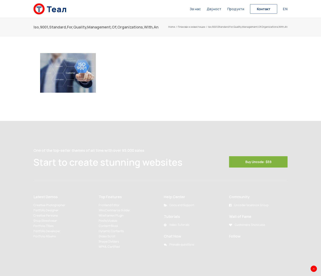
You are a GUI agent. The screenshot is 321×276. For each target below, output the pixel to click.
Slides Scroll (107, 236)
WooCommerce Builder (114, 210)
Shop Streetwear (45, 221)
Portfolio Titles (43, 226)
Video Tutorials (179, 225)
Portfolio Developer (46, 231)
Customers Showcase (250, 225)
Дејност (214, 9)
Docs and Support (182, 205)
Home (171, 26)
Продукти (235, 9)
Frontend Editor (109, 205)
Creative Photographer (49, 205)
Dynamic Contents (111, 231)
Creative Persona (45, 215)
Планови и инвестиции (191, 26)
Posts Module (108, 221)
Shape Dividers (109, 241)
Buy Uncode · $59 (258, 162)
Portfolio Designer (46, 210)
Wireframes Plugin (111, 215)
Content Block (108, 226)
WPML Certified (109, 247)
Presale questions (181, 244)
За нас (195, 9)
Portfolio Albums (44, 236)
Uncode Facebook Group (251, 205)
